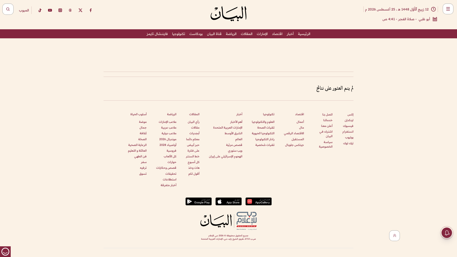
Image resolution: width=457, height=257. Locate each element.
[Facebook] (90, 10)
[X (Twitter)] (80, 10)
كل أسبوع (193, 162)
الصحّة (142, 139)
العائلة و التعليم (137, 150)
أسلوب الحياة (138, 114)
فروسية (171, 150)
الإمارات (262, 34)
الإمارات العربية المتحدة (227, 127)
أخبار (290, 34)
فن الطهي (140, 156)
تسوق (143, 173)
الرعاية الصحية (137, 145)
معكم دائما (192, 139)
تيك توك (348, 143)
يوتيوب (349, 137)
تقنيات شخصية (264, 145)
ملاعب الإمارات (167, 122)
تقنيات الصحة (265, 127)
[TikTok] (40, 10)
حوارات (172, 162)
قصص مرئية (234, 145)
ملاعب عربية (168, 127)
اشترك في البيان (326, 134)
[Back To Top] (394, 235)
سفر (144, 162)
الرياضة (231, 34)
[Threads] (70, 10)
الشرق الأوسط (233, 133)
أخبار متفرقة (168, 185)
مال (301, 127)
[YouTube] (50, 10)
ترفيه (143, 167)
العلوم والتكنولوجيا (263, 122)
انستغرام (348, 131)
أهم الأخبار (236, 122)
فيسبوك (348, 126)
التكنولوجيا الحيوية (263, 133)
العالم (238, 139)
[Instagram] (60, 10)
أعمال (300, 122)
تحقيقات (170, 173)
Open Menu (448, 9)
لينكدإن (349, 120)
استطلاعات (169, 179)
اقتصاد (277, 34)
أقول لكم (194, 173)
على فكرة (193, 150)
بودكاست (196, 34)
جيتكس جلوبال (294, 145)
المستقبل (298, 139)
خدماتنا (328, 120)
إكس (350, 114)
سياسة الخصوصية (326, 144)
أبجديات (194, 133)
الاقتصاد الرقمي (294, 133)
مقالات (195, 127)
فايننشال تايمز (157, 34)
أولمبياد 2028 (167, 145)
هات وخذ (193, 167)
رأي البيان (193, 122)
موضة (143, 122)
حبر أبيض (193, 145)
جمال (143, 127)
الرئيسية (304, 34)
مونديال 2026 (167, 139)
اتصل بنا (327, 114)
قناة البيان (214, 34)
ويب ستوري (235, 150)
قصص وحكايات (166, 167)
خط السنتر (192, 156)
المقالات (247, 34)
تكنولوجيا (178, 34)
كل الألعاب (170, 156)
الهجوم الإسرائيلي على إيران (225, 156)
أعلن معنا (327, 126)
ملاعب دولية (169, 133)
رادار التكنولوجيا (264, 139)
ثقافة (143, 133)
